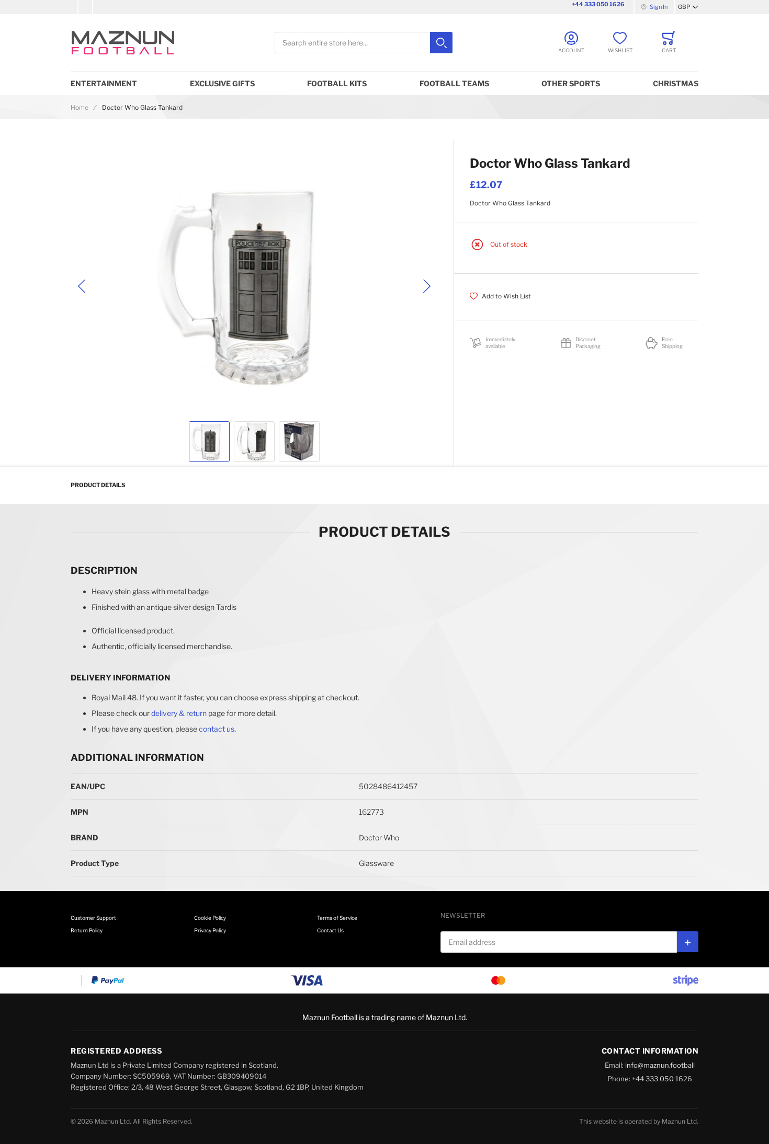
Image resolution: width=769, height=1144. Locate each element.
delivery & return (179, 713)
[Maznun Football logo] (123, 42)
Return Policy (87, 930)
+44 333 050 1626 (598, 4)
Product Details (98, 485)
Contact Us (330, 930)
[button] (688, 7)
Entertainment (104, 83)
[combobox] (364, 42)
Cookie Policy (210, 918)
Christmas (675, 83)
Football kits (337, 83)
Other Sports (570, 83)
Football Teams (454, 83)
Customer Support (93, 918)
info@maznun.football (660, 1065)
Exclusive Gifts (222, 83)
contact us (216, 728)
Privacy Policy (210, 930)
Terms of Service (337, 918)
